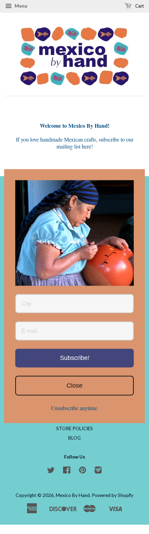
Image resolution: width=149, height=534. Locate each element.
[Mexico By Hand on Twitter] (51, 471)
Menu (20, 6)
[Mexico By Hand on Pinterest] (82, 471)
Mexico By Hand (73, 495)
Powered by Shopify (112, 495)
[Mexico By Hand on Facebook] (67, 471)
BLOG (74, 438)
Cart (139, 6)
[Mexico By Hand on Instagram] (98, 471)
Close (74, 385)
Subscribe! (74, 357)
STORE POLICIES (74, 428)
